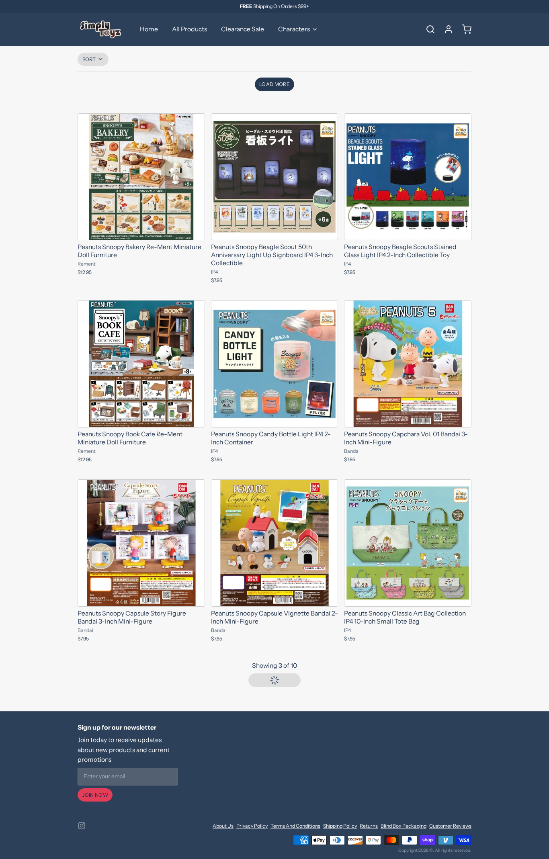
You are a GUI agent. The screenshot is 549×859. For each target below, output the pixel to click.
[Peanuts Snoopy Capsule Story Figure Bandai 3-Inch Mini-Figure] (141, 543)
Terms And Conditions (295, 826)
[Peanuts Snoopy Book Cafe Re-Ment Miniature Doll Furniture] (141, 363)
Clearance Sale (242, 29)
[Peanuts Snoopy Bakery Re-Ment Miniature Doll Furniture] (141, 177)
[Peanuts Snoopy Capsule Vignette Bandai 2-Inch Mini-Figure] (274, 543)
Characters (294, 29)
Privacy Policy (252, 826)
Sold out (141, 417)
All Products (189, 29)
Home (149, 29)
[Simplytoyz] (102, 29)
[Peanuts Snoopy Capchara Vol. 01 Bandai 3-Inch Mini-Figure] (407, 363)
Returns (369, 826)
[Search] (427, 29)
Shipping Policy (340, 826)
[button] (275, 84)
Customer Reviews (450, 826)
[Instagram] (82, 826)
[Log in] (445, 29)
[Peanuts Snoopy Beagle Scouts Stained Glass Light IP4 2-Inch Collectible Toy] (407, 177)
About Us (223, 826)
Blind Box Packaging (403, 826)
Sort (89, 59)
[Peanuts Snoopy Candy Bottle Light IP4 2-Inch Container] (274, 363)
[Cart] (463, 29)
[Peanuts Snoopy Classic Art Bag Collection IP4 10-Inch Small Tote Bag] (407, 543)
